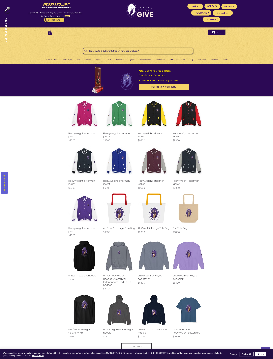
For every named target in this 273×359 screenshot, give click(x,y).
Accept (261, 354)
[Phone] (46, 20)
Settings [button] (233, 354)
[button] (50, 32)
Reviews (4, 183)
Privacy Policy (38, 355)
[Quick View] (84, 114)
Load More (136, 346)
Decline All (246, 354)
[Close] (269, 354)
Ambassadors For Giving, (145, 8)
